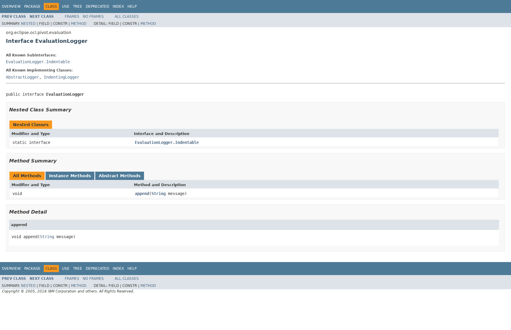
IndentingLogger (61, 77)
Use (65, 6)
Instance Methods (70, 175)
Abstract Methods (119, 175)
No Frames (93, 16)
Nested (28, 24)
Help (132, 6)
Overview (11, 6)
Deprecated (97, 6)
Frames (72, 16)
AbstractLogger (22, 77)
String (158, 193)
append (142, 193)
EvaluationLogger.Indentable (38, 61)
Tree (77, 6)
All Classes (127, 16)
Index (118, 6)
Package (32, 6)
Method (78, 24)
